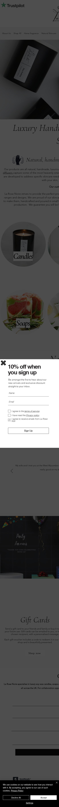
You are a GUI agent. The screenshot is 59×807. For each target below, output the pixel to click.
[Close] (55, 784)
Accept (44, 797)
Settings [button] (29, 802)
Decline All (16, 797)
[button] (3, 362)
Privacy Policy (17, 790)
